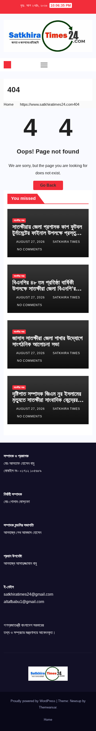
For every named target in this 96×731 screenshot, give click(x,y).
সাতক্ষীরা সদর (19, 220)
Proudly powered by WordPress (33, 701)
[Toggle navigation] (44, 65)
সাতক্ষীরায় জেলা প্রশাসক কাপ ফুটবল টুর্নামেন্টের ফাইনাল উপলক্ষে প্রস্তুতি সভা (47, 232)
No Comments (29, 249)
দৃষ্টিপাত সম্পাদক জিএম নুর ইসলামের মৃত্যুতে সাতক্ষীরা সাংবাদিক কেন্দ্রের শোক (46, 399)
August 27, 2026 (31, 242)
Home (9, 104)
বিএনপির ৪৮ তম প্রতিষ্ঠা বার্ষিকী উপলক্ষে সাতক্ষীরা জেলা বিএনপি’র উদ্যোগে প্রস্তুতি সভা (44, 288)
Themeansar (47, 707)
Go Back (48, 185)
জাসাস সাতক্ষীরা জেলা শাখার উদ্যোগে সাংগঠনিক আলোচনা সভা (47, 341)
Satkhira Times (66, 242)
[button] (78, 64)
